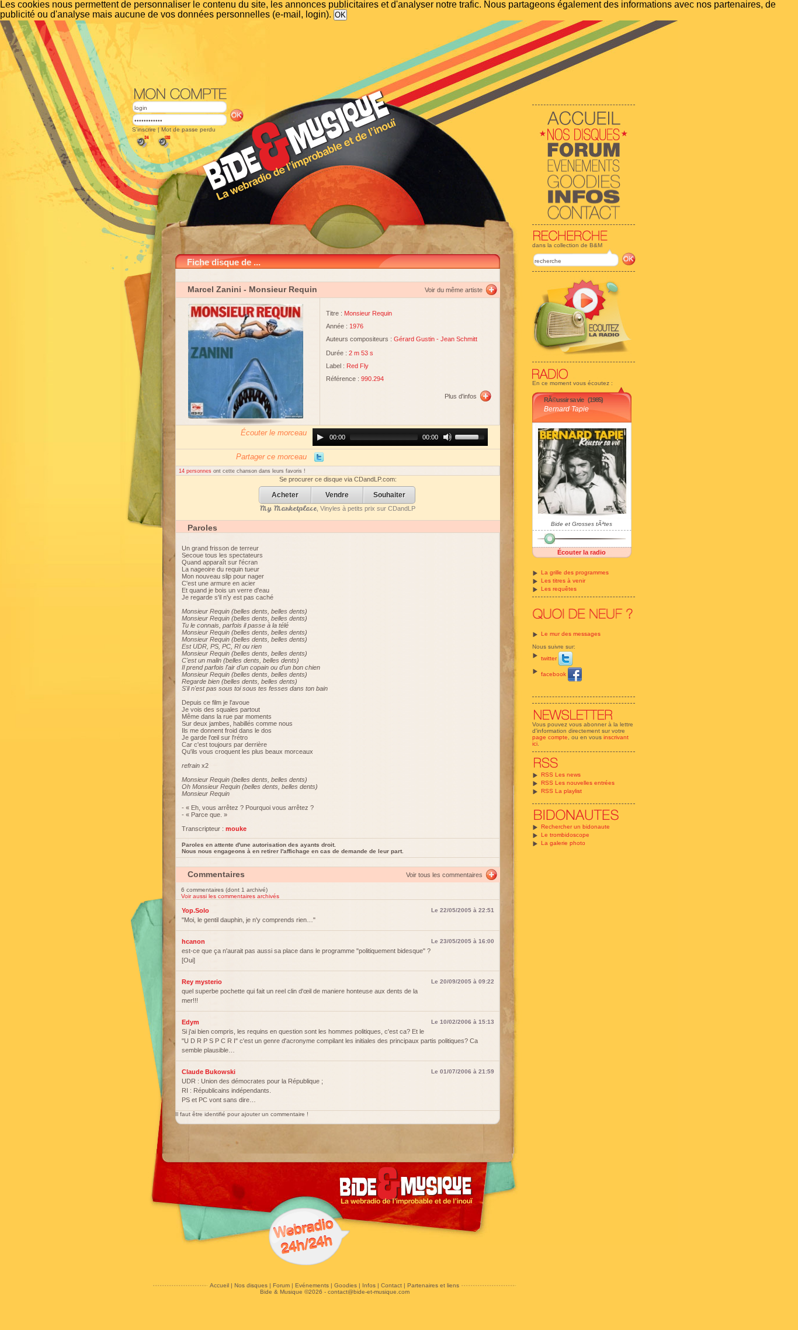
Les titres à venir (563, 580)
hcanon (193, 941)
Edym (190, 1022)
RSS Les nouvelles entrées (578, 783)
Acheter (285, 495)
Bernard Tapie (566, 409)
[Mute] (447, 437)
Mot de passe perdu (188, 129)
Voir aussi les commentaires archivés (230, 896)
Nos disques (251, 1285)
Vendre (337, 495)
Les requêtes (559, 589)
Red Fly (357, 365)
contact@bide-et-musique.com (369, 1292)
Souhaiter (389, 495)
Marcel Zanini (214, 289)
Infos (369, 1285)
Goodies (345, 1285)
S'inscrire (144, 129)
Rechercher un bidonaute (575, 826)
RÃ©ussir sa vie (564, 399)
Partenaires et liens (433, 1285)
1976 (356, 326)
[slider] (471, 436)
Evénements (312, 1285)
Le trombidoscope (565, 835)
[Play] (320, 437)
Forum (281, 1285)
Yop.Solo (195, 910)
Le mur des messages (571, 634)
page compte (550, 737)
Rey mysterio (202, 981)
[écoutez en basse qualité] (142, 147)
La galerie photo (563, 843)
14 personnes (196, 471)
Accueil (219, 1285)
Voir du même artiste (454, 289)
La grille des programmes (575, 572)
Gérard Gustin (414, 338)
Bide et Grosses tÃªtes (581, 524)
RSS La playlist (561, 791)
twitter (549, 658)
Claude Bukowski (208, 1071)
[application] (400, 437)
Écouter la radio (581, 552)
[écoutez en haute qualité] (164, 147)
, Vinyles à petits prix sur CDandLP (337, 508)
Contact (391, 1285)
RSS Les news (561, 774)
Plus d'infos (461, 396)
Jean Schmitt (458, 338)
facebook (554, 674)
